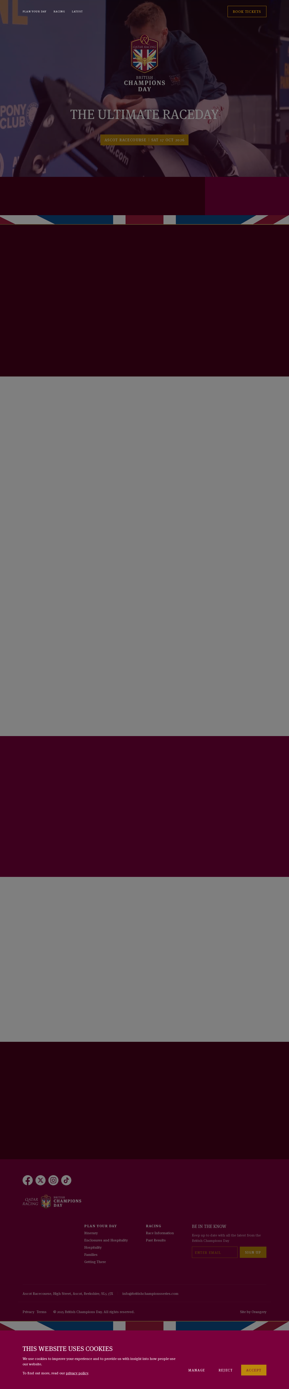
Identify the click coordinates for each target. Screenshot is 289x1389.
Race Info (38, 342)
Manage (196, 1370)
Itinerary (91, 1232)
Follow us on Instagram (55, 1125)
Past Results (156, 1240)
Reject (226, 1370)
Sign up (253, 1252)
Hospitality (93, 1247)
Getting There (95, 1261)
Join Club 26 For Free (51, 843)
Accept (253, 1370)
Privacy (28, 1311)
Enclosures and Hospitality (106, 1240)
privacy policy (77, 1372)
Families (91, 1254)
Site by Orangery (253, 1311)
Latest (77, 11)
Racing (59, 11)
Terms (42, 1311)
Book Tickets (247, 204)
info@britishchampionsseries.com (150, 1293)
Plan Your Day (35, 11)
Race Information (160, 1232)
